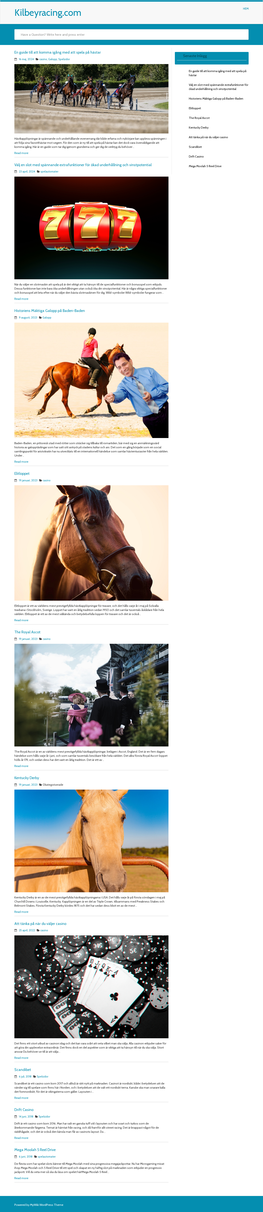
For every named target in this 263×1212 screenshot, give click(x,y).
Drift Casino (23, 1109)
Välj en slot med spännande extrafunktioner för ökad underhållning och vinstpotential (83, 165)
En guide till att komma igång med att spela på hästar (57, 52)
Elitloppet (22, 473)
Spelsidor (64, 59)
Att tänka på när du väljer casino (40, 923)
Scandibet (22, 1069)
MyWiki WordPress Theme (46, 1205)
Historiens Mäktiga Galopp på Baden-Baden (49, 310)
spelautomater (49, 171)
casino (43, 59)
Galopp (52, 59)
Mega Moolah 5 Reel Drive (35, 1150)
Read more (21, 153)
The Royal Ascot (27, 632)
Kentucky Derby (26, 778)
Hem (246, 8)
